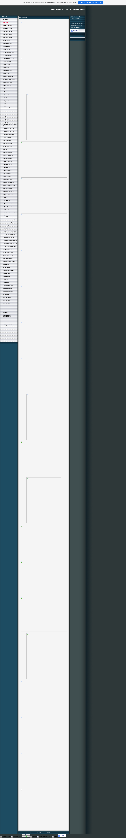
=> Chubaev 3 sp (7, 173)
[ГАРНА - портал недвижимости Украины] (74, 31)
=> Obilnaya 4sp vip (8, 258)
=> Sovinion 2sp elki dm (9, 255)
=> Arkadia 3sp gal (7, 210)
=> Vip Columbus (7, 98)
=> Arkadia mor (6, 104)
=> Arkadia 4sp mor (7, 161)
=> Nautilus (5, 110)
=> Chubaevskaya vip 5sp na (10, 213)
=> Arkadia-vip (6, 64)
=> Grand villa (6, 95)
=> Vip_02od (6, 122)
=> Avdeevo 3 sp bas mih (9, 234)
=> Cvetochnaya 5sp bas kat (10, 240)
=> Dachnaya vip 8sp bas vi (10, 225)
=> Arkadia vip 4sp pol (8, 222)
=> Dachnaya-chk (7, 43)
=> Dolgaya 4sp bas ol (8, 216)
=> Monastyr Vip (7, 85)
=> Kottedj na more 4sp (8, 128)
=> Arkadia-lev (6, 40)
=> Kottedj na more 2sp (8, 131)
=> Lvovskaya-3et (7, 37)
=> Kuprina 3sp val (7, 167)
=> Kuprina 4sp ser (7, 164)
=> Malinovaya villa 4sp (9, 204)
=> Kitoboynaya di (7, 107)
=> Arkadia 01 (6, 73)
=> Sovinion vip (7, 88)
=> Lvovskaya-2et (7, 31)
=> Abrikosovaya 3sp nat (9, 185)
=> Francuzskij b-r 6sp (8, 182)
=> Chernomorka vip (8, 76)
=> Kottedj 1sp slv (7, 152)
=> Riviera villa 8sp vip (8, 191)
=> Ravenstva (6, 91)
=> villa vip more (7, 137)
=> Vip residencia (7, 101)
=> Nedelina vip (7, 140)
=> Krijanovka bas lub (8, 134)
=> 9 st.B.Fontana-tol (8, 46)
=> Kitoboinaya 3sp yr (8, 197)
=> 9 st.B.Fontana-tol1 (8, 58)
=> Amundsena (6, 113)
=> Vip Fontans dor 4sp (8, 249)
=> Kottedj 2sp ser (7, 158)
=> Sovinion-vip (7, 61)
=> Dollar (5, 149)
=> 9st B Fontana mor (8, 155)
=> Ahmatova (6, 67)
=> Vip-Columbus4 (7, 116)
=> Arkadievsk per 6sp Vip (9, 246)
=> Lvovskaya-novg (8, 34)
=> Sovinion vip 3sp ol (8, 194)
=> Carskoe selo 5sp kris (9, 261)
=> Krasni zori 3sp (7, 188)
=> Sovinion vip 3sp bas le (9, 231)
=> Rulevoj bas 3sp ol (8, 237)
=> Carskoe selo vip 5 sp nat (10, 219)
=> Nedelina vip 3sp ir (8, 207)
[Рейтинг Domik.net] (33, 836)
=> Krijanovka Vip (7, 228)
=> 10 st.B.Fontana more (9, 79)
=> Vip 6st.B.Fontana (8, 82)
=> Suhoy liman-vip (7, 55)
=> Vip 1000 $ (6, 49)
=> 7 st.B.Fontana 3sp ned (9, 200)
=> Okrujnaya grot (7, 179)
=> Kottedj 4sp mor (7, 170)
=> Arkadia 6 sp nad (8, 252)
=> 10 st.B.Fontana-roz (8, 52)
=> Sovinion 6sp (7, 176)
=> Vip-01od (6, 119)
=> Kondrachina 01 (7, 70)
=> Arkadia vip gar (7, 146)
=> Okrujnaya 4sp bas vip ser (10, 243)
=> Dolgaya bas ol (7, 143)
